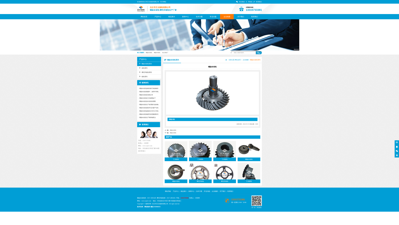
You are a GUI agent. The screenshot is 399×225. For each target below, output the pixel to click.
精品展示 (171, 17)
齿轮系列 (144, 68)
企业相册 (227, 17)
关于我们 (240, 17)
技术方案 (199, 17)
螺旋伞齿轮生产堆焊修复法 (147, 117)
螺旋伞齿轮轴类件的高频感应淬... (149, 114)
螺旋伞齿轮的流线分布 (146, 95)
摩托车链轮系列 (147, 72)
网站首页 (144, 17)
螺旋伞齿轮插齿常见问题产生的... (149, 108)
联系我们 (259, 2)
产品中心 (158, 17)
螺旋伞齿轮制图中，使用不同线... (149, 91)
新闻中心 (185, 17)
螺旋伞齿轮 (149, 52)
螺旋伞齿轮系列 (147, 64)
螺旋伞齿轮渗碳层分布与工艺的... (149, 111)
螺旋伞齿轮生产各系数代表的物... (149, 104)
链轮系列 (144, 76)
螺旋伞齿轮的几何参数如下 (147, 98)
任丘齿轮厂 (165, 52)
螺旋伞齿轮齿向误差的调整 (147, 101)
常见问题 (213, 17)
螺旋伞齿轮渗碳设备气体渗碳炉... (149, 88)
